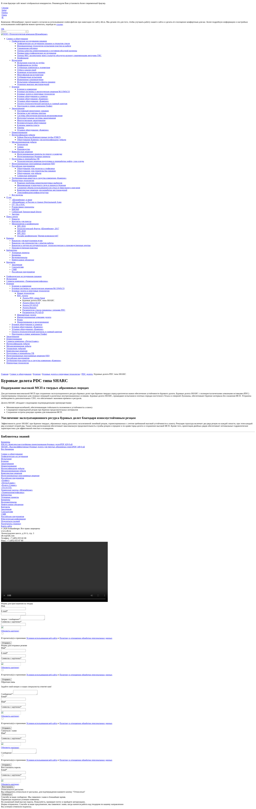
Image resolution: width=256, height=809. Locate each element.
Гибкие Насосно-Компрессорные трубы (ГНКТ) (39, 137)
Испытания (17, 60)
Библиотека (11, 250)
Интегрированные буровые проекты (33, 156)
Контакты (10, 262)
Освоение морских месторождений (33, 84)
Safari (4, 10)
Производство (23, 149)
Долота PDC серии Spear (33, 298)
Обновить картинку (10, 631)
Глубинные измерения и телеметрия (33, 67)
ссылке (59, 24)
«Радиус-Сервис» (9, 485)
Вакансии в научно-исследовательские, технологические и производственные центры (51, 245)
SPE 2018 (21, 231)
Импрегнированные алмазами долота (34, 317)
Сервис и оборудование (17, 39)
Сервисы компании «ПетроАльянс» (22, 341)
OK (2, 29)
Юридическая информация (13, 519)
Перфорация (22, 58)
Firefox (5, 12)
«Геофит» (5, 480)
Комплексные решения (22, 152)
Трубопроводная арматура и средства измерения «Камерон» (39, 178)
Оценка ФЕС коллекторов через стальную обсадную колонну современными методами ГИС (59, 55)
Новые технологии (25, 293)
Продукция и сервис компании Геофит (34, 106)
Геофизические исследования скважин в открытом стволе (43, 43)
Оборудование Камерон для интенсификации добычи (41, 139)
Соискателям (18, 267)
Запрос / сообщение (10, 619)
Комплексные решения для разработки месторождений (42, 190)
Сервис (20, 147)
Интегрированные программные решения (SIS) (33, 164)
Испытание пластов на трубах (31, 63)
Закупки (15, 214)
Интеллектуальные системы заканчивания (36, 118)
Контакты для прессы (21, 221)
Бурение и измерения (27, 89)
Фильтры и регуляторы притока (31, 113)
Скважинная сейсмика (27, 48)
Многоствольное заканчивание (31, 120)
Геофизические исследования (14, 456)
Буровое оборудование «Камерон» (32, 99)
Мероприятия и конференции (25, 224)
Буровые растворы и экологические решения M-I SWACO (43, 91)
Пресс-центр (12, 216)
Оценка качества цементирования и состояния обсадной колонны (47, 51)
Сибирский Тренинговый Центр (26, 212)
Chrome (5, 8)
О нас (9, 197)
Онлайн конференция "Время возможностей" (38, 236)
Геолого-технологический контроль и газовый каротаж (42, 103)
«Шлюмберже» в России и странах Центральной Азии (36, 202)
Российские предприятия (23, 166)
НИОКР (15, 209)
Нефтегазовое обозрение (23, 260)
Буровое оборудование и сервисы (32, 96)
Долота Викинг (29, 307)
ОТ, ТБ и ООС (18, 204)
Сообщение (7, 694)
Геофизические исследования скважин (29, 41)
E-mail (4, 611)
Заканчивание (18, 108)
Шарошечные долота (26, 315)
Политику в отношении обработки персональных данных (85, 638)
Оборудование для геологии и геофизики (36, 168)
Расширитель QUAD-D (33, 312)
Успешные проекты (20, 252)
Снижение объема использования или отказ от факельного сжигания (48, 188)
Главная (4, 374)
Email (4, 696)
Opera (4, 15)
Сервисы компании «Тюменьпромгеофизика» (27, 281)
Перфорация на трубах (27, 65)
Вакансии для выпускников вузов (27, 240)
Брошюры (16, 255)
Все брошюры (7, 449)
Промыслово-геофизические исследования (36, 53)
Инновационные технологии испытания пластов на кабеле (44, 46)
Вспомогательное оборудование (31, 123)
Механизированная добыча (24, 142)
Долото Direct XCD (31, 303)
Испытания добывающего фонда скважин (36, 82)
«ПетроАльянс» (8, 483)
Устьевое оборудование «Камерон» (33, 101)
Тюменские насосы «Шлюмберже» (17, 490)
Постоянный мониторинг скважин (33, 111)
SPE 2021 (21, 233)
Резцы (20, 319)
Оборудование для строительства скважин (36, 171)
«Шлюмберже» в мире (22, 200)
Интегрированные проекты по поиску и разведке (39, 154)
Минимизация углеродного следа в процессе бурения (41, 185)
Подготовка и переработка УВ (25, 159)
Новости (16, 219)
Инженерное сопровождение (30, 79)
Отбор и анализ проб (26, 70)
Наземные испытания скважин (31, 72)
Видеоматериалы (19, 257)
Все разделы (17, 195)
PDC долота (22, 295)
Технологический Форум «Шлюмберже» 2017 (38, 228)
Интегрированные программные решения (20, 475)
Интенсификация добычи (23, 135)
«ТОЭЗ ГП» (6, 487)
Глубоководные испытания (29, 77)
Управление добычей (16, 348)
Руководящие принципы (23, 207)
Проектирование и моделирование (33, 322)
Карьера (10, 238)
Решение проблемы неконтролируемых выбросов (39, 183)
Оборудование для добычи (29, 173)
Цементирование (19, 132)
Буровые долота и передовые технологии (36, 94)
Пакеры (20, 127)
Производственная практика (25, 248)
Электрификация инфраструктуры (33, 192)
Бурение (15, 87)
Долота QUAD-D (30, 305)
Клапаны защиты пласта (28, 125)
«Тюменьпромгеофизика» (13, 492)
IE (3, 17)
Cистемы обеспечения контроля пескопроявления (39, 115)
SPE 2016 (21, 226)
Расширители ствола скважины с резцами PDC (43, 310)
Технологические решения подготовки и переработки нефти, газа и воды (50, 161)
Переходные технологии (23, 180)
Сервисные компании (27, 176)
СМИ (14, 269)
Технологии (22, 144)
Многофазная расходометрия (30, 75)
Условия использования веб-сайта (41, 638)
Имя (3, 606)
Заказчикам (17, 264)
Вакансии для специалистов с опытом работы (33, 243)
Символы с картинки (11, 622)
